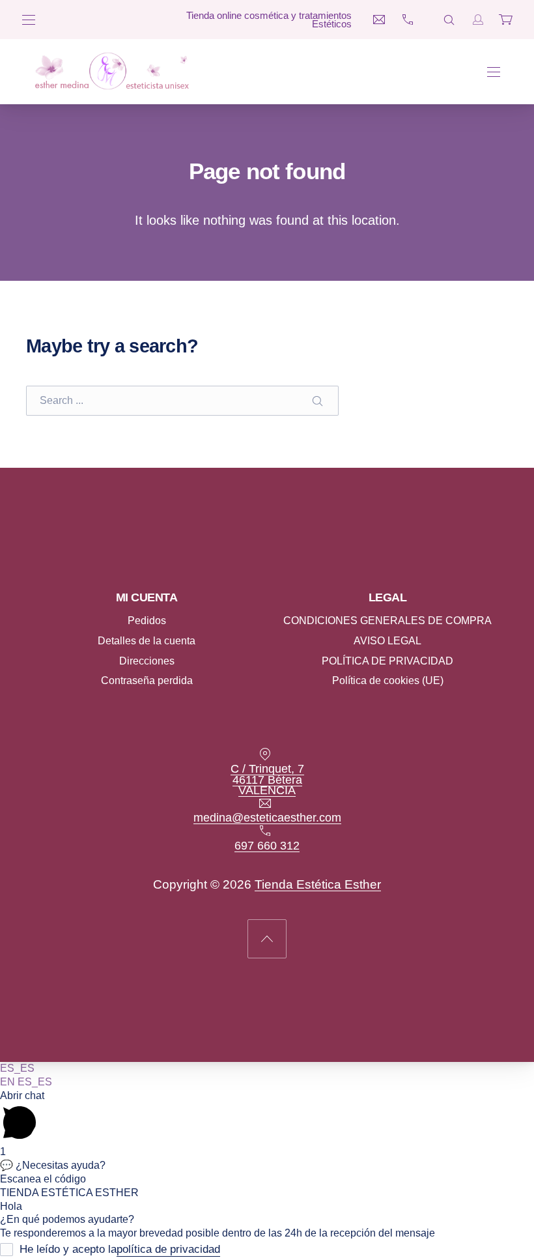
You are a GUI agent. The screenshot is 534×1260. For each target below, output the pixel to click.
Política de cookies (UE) (387, 680)
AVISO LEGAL (387, 640)
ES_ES (17, 1068)
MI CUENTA (147, 597)
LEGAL (388, 597)
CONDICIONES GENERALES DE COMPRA (387, 620)
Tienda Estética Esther (318, 884)
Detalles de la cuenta (146, 640)
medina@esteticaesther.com (267, 817)
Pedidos (147, 620)
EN (9, 1081)
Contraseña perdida (147, 680)
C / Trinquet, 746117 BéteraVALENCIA (267, 779)
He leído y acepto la (120, 1249)
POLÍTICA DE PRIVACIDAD (387, 660)
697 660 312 (267, 845)
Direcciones (147, 660)
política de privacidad (168, 1249)
